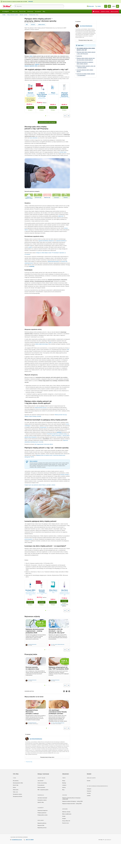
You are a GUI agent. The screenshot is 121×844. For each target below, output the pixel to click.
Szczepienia (38, 11)
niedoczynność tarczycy (41, 407)
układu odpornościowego (41, 344)
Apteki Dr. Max (41, 802)
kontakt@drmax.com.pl (17, 839)
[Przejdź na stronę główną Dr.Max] (7, 6)
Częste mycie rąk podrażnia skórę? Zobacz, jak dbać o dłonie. (40, 485)
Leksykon (64, 785)
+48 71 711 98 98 (29, 839)
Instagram (89, 788)
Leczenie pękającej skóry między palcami (85, 70)
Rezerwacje (30, 11)
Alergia (63, 816)
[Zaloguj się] (109, 6)
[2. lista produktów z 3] (47, 116)
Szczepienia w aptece (17, 794)
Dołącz (28, 98)
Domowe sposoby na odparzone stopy (32, 668)
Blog (44, 11)
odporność (60, 216)
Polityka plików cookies (42, 814)
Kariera (14, 787)
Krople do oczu (65, 823)
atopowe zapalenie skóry (31, 66)
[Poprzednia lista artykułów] (65, 649)
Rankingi (64, 782)
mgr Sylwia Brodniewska (32, 644)
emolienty (31, 266)
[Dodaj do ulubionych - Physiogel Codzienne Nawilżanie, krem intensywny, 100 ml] (68, 84)
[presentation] (30, 87)
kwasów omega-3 (64, 474)
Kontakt (88, 780)
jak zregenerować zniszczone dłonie (44, 444)
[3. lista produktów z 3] (49, 116)
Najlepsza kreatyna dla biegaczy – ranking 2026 (72, 801)
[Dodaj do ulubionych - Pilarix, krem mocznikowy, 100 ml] (57, 84)
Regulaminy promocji (42, 827)
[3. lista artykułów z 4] (48, 650)
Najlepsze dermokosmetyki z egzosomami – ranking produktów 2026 (35, 631)
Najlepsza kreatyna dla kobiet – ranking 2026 (71, 803)
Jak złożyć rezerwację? (42, 797)
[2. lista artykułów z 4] (46, 650)
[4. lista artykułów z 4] (50, 650)
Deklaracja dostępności (42, 810)
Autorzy (64, 787)
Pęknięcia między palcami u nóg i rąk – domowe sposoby (86, 66)
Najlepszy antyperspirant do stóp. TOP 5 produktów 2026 (59, 668)
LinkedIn (88, 795)
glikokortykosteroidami (53, 261)
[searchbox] (39, 6)
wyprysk (37, 64)
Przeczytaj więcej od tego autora (47, 757)
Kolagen (64, 818)
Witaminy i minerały (66, 811)
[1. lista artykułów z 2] (46, 728)
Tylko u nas (15, 11)
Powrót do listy (29, 761)
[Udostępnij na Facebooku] (69, 691)
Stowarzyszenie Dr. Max (18, 782)
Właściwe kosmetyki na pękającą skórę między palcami (85, 62)
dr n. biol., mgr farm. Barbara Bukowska (57, 644)
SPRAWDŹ (30, 1)
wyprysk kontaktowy (61, 240)
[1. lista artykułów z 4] (45, 650)
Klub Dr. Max (22, 11)
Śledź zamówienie (41, 787)
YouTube (89, 793)
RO (109, 839)
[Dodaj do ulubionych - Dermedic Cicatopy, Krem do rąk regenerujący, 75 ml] (46, 581)
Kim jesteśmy (15, 780)
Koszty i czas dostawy (42, 782)
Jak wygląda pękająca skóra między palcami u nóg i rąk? (86, 48)
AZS (50, 342)
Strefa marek (15, 789)
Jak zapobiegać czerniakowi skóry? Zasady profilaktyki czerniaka (58, 712)
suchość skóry (62, 152)
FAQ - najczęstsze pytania (43, 789)
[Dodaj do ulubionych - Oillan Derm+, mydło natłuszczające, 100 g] (57, 581)
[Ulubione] (105, 6)
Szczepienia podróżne (17, 796)
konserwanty (43, 427)
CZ (105, 839)
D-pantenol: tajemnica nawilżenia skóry (57, 433)
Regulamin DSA (41, 825)
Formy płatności (41, 785)
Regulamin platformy (42, 823)
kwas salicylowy (33, 137)
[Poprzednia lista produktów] (65, 115)
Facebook (89, 791)
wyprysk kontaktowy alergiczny (46, 240)
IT (110, 839)
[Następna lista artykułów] (68, 649)
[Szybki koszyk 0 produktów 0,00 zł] (117, 6)
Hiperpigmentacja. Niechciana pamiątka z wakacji (32, 712)
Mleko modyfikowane (66, 813)
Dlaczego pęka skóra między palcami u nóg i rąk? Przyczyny (86, 52)
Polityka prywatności (42, 812)
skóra (31, 56)
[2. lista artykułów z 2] (48, 728)
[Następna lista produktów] (68, 115)
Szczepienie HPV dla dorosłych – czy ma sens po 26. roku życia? (56, 631)
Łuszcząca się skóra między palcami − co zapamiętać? (86, 74)
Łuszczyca (79, 56)
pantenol (59, 432)
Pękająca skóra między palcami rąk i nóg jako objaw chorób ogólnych (86, 59)
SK (107, 839)
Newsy (63, 780)
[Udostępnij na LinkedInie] (64, 691)
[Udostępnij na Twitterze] (66, 691)
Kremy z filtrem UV (66, 820)
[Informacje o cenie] (33, 104)
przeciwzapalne (28, 539)
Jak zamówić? (40, 780)
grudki (30, 247)
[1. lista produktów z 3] (46, 116)
